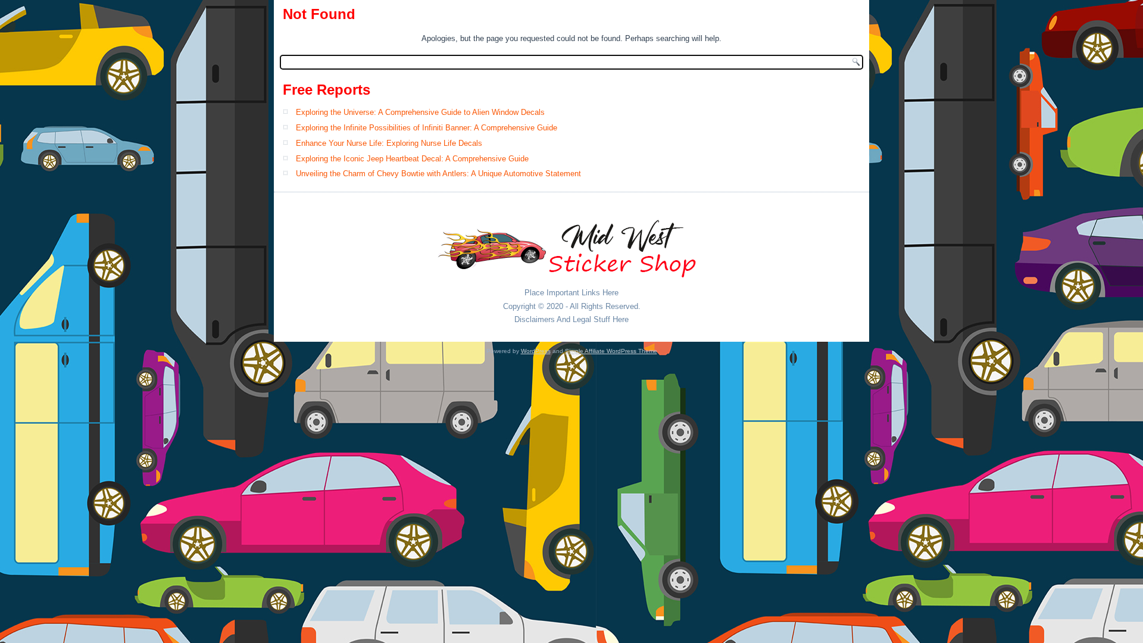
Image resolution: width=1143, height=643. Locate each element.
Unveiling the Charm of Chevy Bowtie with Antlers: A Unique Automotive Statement (438, 173)
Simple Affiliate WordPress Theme (611, 351)
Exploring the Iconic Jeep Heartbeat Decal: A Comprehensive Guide (412, 158)
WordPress (536, 351)
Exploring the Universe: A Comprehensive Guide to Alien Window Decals (420, 112)
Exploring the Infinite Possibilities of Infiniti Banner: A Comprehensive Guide (426, 127)
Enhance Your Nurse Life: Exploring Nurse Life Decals (389, 143)
